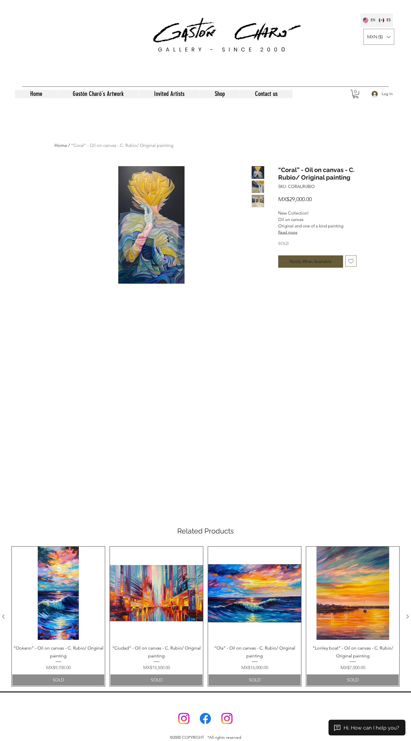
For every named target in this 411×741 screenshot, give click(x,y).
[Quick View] (58, 593)
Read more (287, 232)
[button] (378, 37)
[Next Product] (407, 616)
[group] (205, 616)
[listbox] (378, 37)
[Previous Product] (3, 616)
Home (61, 145)
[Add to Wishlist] (351, 261)
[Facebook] (205, 718)
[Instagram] (183, 718)
